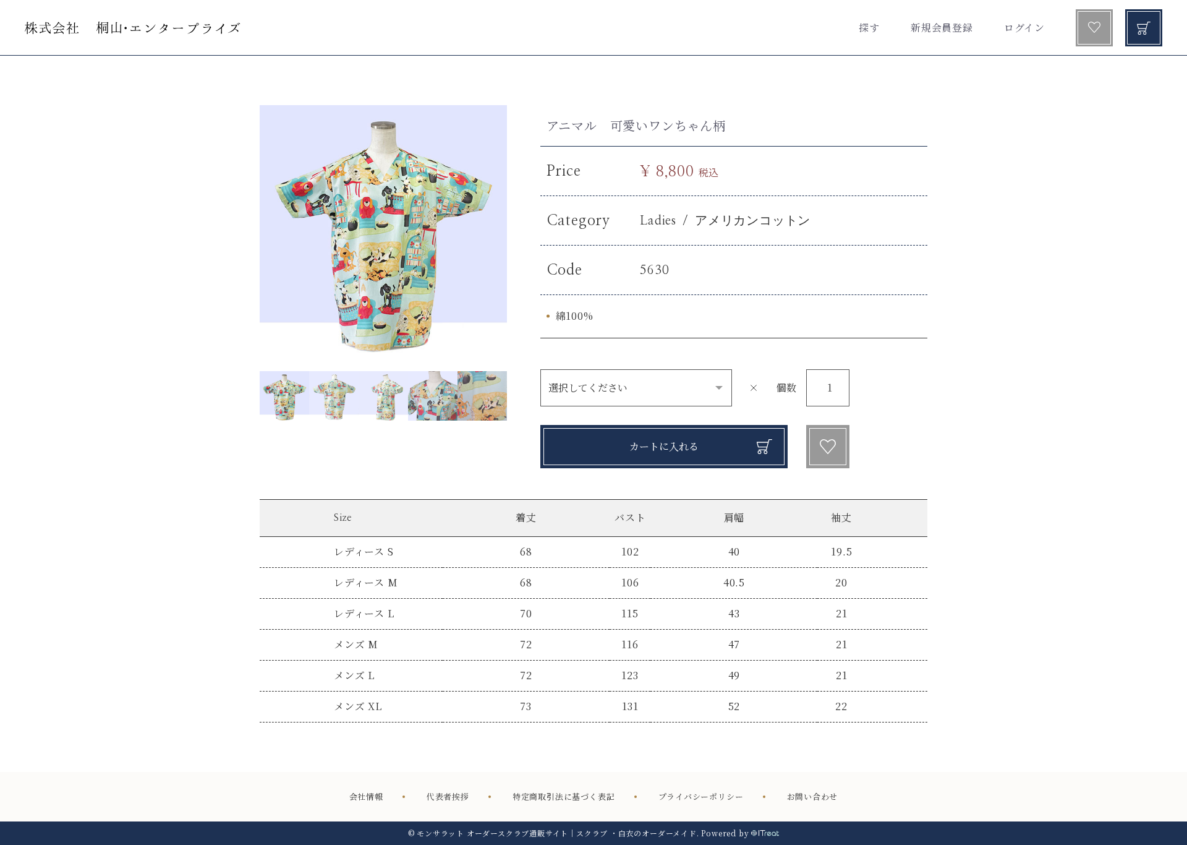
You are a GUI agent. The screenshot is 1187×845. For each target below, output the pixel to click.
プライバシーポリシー (701, 796)
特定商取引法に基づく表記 (564, 796)
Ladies (658, 221)
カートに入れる (664, 446)
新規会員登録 (942, 27)
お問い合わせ (812, 796)
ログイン (1024, 27)
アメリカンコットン (752, 221)
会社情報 (366, 796)
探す (869, 27)
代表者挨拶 (448, 796)
